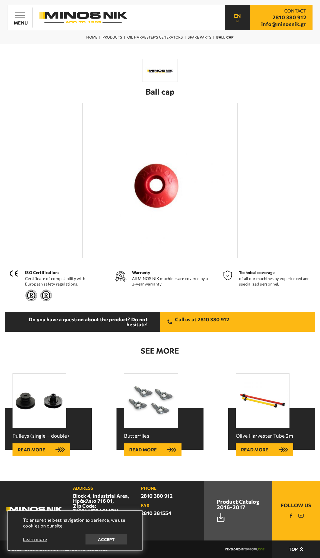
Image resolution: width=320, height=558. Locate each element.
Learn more (35, 539)
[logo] (83, 18)
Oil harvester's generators (155, 37)
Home (91, 37)
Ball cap (225, 37)
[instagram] (301, 516)
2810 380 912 (213, 319)
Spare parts (199, 37)
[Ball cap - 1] (160, 180)
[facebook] (291, 516)
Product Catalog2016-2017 (238, 504)
